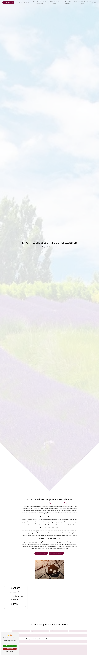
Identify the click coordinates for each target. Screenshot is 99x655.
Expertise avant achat (54, 2)
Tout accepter (9, 645)
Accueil (21, 2)
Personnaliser (9, 651)
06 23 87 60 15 (9, 2)
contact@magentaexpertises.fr (18, 606)
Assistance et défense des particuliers (40, 2)
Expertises (27, 2)
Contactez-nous (57, 553)
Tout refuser (10, 648)
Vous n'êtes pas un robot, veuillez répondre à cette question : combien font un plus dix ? (33, 639)
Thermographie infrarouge (67, 2)
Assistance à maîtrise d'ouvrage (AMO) (82, 2)
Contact (94, 2)
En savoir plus (42, 553)
